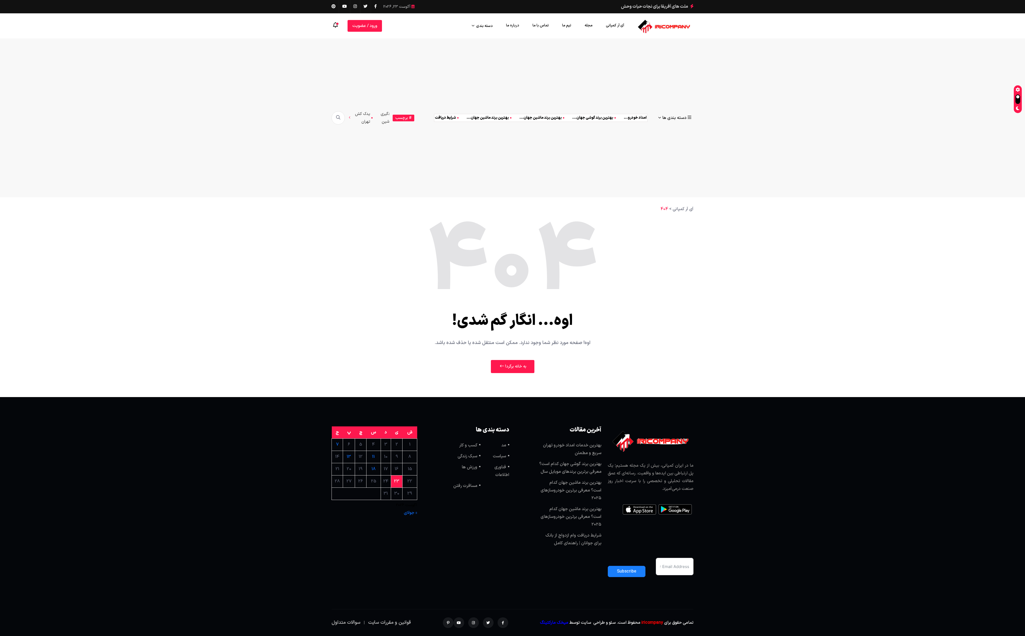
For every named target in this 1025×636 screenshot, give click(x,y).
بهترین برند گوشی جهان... (578, 118)
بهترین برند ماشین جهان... (526, 118)
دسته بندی (484, 26)
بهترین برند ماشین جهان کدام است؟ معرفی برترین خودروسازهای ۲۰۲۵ (571, 490)
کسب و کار (468, 445)
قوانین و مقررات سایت (389, 622)
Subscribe (626, 571)
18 (374, 469)
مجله (589, 25)
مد (503, 445)
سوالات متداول (346, 622)
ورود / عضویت (364, 26)
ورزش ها (469, 467)
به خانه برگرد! (515, 366)
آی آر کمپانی (615, 25)
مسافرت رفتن (465, 486)
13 (349, 457)
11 (373, 457)
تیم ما (566, 25)
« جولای (410, 513)
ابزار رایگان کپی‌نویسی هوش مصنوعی (654, 6)
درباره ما (512, 25)
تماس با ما (541, 25)
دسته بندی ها (674, 118)
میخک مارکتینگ (554, 622)
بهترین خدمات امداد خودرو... (632, 118)
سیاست (499, 456)
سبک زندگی (467, 456)
